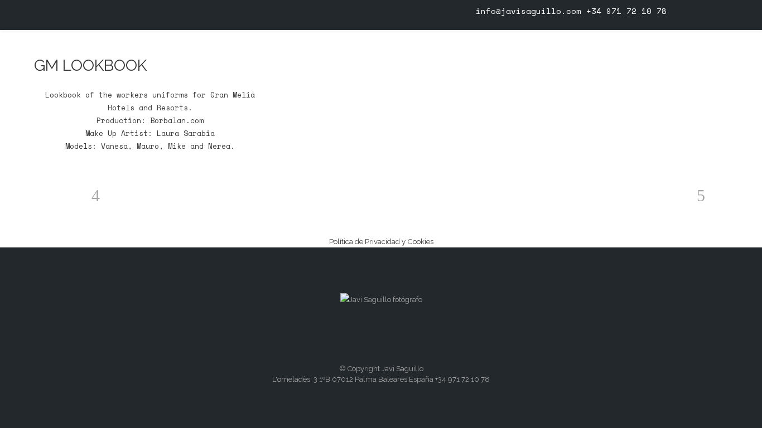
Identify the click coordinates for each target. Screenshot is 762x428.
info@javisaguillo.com (528, 11)
